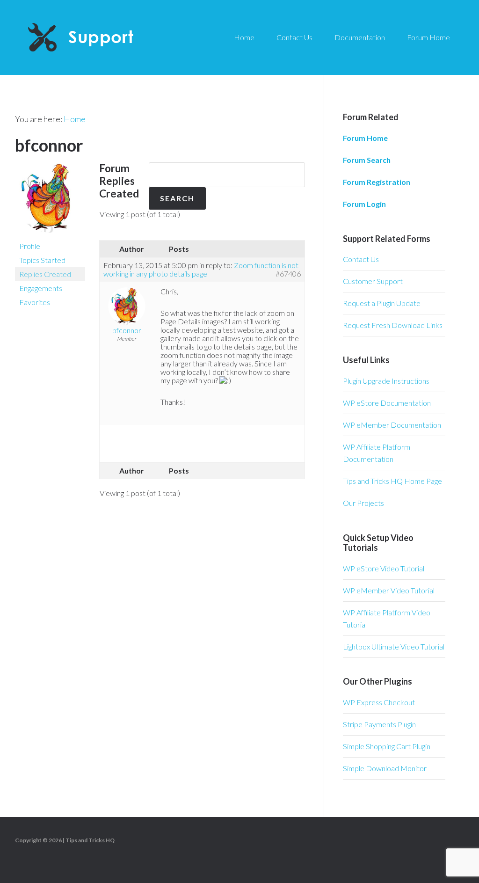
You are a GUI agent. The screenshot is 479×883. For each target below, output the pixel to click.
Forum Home (365, 137)
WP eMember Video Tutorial (389, 590)
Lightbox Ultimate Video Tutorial (393, 646)
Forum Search (367, 159)
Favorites (34, 302)
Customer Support (373, 281)
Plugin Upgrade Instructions (386, 380)
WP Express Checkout (379, 702)
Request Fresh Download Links (393, 325)
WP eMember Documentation (392, 424)
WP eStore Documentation (387, 402)
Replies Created (45, 274)
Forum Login (364, 203)
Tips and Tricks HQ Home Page (392, 480)
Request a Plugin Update (382, 303)
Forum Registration (376, 181)
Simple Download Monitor (385, 768)
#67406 (288, 274)
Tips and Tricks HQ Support (103, 37)
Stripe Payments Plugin (379, 724)
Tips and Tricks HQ (90, 840)
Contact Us (361, 259)
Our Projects (363, 502)
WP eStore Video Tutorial (383, 568)
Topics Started (42, 259)
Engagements (40, 288)
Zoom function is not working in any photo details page (200, 269)
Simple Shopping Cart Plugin (386, 746)
